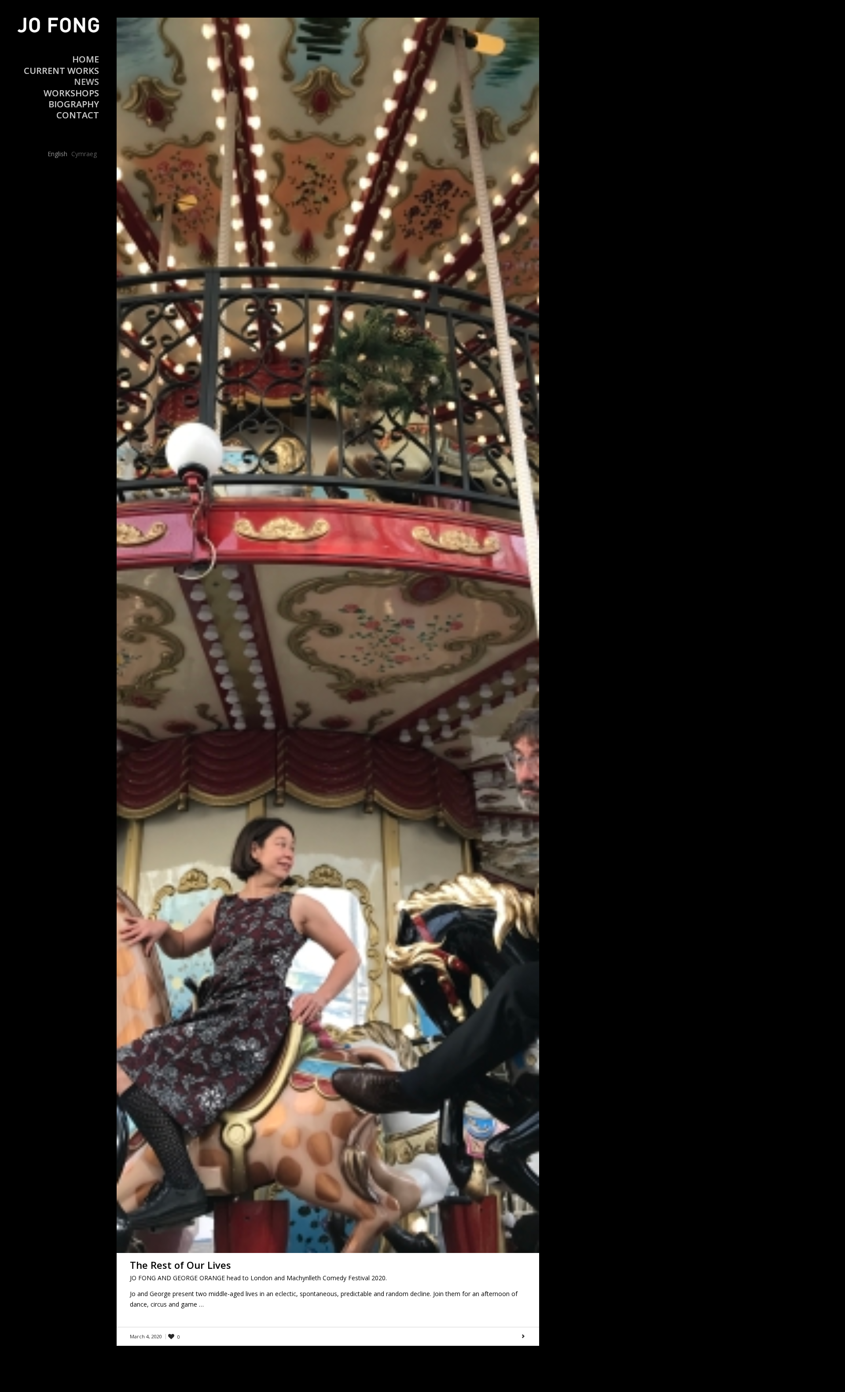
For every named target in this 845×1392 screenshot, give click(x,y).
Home (85, 59)
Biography (73, 104)
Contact (77, 115)
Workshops (71, 93)
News (86, 82)
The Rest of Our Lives (180, 1264)
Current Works (61, 71)
